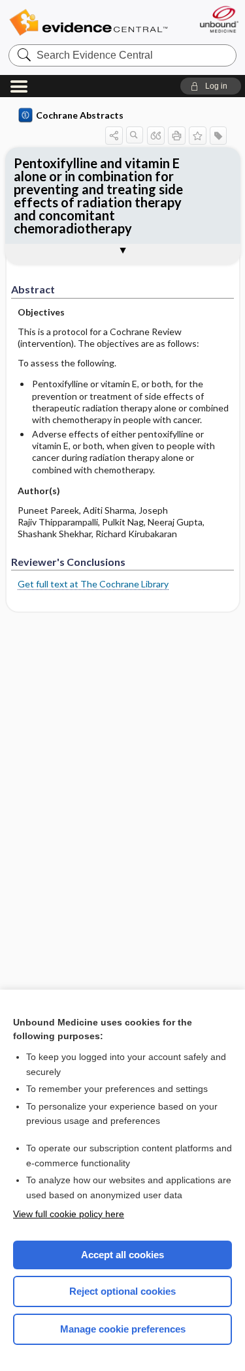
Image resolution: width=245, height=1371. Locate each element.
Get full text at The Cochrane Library (93, 583)
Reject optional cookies (122, 1291)
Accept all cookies (122, 1254)
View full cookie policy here (68, 1214)
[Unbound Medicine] (218, 19)
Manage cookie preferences (123, 1328)
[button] (210, 86)
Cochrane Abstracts (79, 115)
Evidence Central (88, 22)
